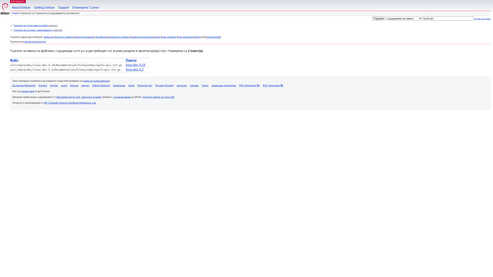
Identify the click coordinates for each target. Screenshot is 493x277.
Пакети (16, 13)
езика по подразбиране (96, 81)
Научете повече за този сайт (158, 97)
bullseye (48, 37)
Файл (14, 60)
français (74, 85)
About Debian (21, 7)
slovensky (182, 85)
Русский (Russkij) (164, 85)
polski (131, 85)
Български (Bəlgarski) (24, 85)
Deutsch (43, 85)
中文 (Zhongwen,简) (249, 85)
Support (63, 7)
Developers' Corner (85, 7)
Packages (18, 1)
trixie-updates (168, 37)
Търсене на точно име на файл (35, 25)
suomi (64, 85)
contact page (28, 91)
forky (197, 37)
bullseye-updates (64, 37)
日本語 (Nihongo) (101, 85)
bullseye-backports (85, 37)
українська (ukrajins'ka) (223, 85)
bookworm (101, 37)
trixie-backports (185, 37)
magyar (85, 85)
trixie (157, 37)
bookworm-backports (142, 37)
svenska (194, 85)
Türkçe (205, 85)
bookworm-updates (119, 37)
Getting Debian (44, 7)
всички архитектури (35, 41)
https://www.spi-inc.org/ (68, 97)
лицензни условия (91, 97)
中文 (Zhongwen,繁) (273, 85)
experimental (213, 37)
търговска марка (122, 97)
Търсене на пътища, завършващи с (37, 30)
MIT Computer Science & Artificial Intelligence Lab (70, 103)
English (54, 85)
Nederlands (119, 85)
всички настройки (482, 19)
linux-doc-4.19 (135, 65)
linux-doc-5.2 (134, 69)
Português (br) (144, 85)
